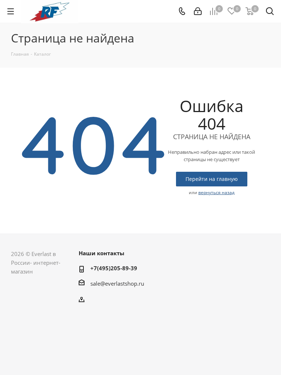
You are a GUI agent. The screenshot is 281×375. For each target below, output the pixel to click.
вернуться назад (216, 192)
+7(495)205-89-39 (113, 268)
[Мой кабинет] (198, 11)
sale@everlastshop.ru (117, 283)
